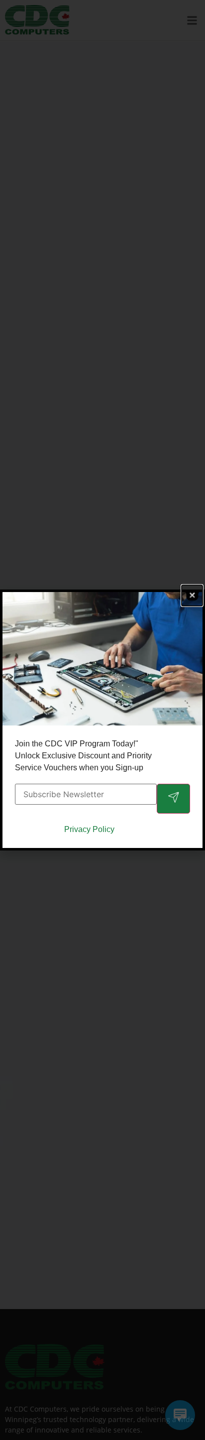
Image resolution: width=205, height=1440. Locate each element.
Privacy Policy (89, 829)
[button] (192, 595)
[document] (102, 720)
